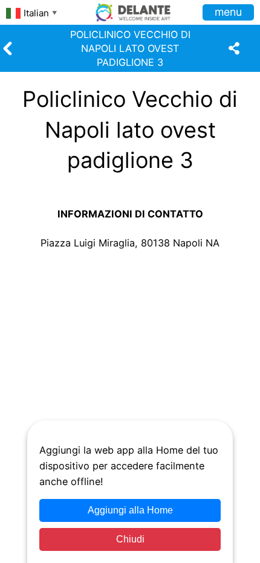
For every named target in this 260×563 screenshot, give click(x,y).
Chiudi (130, 539)
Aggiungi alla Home (130, 510)
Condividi (35, 318)
